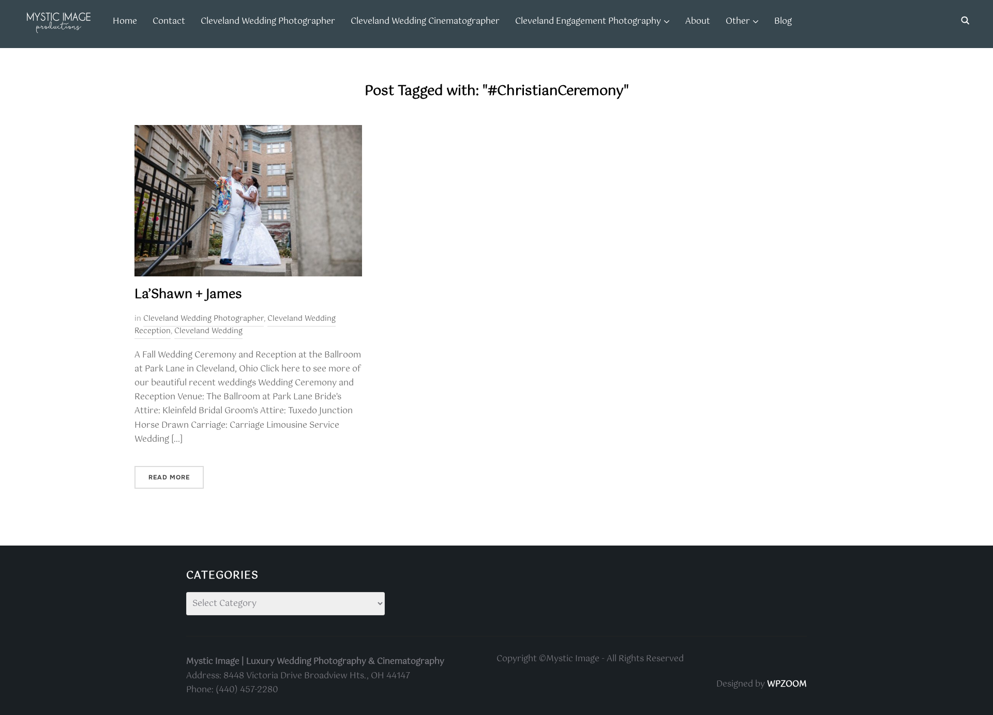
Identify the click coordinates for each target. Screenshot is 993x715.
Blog (783, 21)
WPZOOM (787, 684)
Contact (169, 21)
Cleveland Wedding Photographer (268, 21)
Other (738, 21)
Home (125, 21)
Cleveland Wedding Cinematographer (425, 21)
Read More (169, 477)
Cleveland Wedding (208, 331)
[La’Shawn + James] (248, 132)
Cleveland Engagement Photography (588, 21)
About (697, 21)
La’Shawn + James (188, 294)
